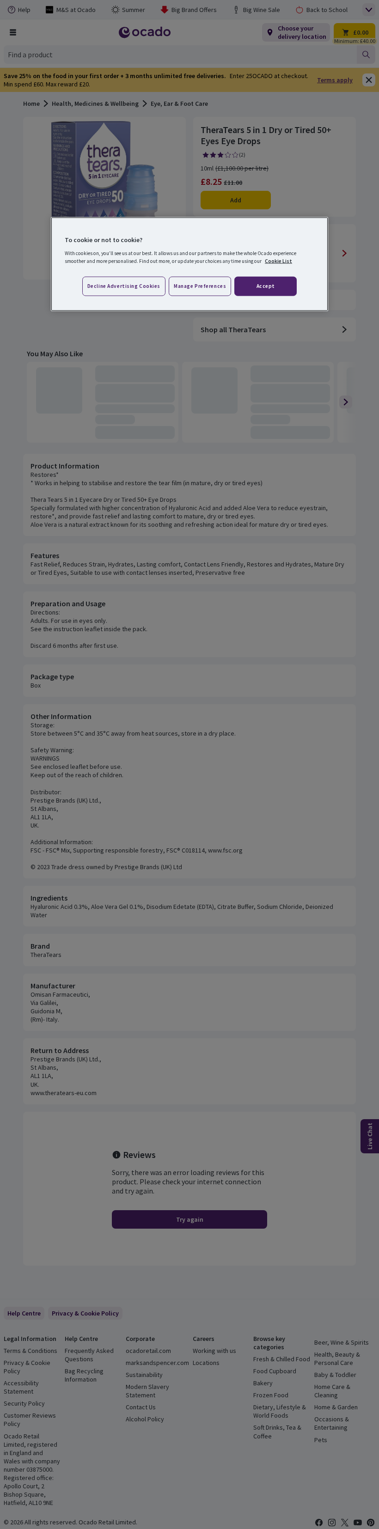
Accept (266, 286)
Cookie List (278, 261)
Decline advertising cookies (123, 286)
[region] (189, 264)
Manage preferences (200, 286)
